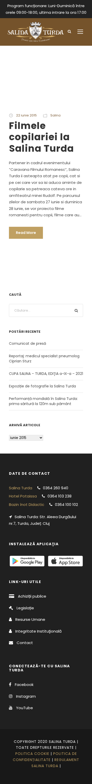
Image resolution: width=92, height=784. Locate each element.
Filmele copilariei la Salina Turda (41, 137)
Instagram (26, 696)
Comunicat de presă (27, 343)
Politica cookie (32, 753)
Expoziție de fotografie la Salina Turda (42, 386)
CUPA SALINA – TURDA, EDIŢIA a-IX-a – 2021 (46, 373)
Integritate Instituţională (38, 631)
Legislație (25, 608)
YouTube (24, 707)
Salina (55, 115)
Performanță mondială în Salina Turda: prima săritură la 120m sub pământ (43, 401)
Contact (25, 642)
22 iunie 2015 (26, 115)
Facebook (24, 684)
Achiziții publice (32, 596)
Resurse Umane (30, 619)
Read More (26, 232)
